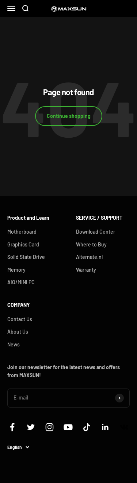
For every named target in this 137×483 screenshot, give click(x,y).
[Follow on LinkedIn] (105, 427)
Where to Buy (91, 244)
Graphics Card (23, 244)
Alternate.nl (89, 257)
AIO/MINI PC (21, 282)
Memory (16, 270)
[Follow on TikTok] (87, 427)
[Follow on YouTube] (68, 427)
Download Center (95, 232)
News (13, 344)
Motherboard (22, 232)
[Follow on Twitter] (31, 427)
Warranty (86, 270)
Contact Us (19, 319)
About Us (17, 331)
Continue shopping (69, 116)
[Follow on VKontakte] (124, 427)
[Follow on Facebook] (12, 427)
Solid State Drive (26, 257)
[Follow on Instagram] (49, 427)
